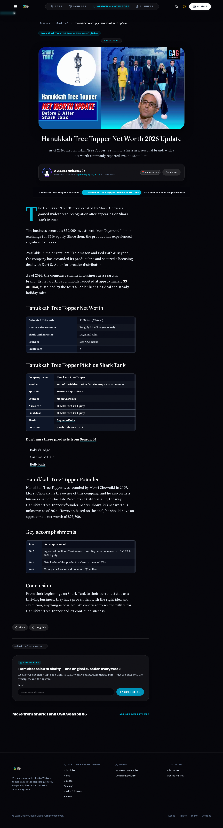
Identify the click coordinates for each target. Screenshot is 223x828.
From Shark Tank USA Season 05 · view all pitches (69, 33)
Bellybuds (37, 464)
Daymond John (66, 420)
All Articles (69, 770)
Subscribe (132, 692)
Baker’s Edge (40, 450)
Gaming (68, 786)
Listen (173, 172)
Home (67, 776)
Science (68, 781)
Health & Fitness (73, 791)
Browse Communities (126, 770)
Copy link (41, 627)
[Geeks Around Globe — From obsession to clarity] (26, 6)
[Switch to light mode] (184, 6)
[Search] (176, 6)
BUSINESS (146, 6)
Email (21, 685)
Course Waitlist (175, 776)
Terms (194, 816)
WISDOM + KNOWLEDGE (113, 6)
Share (22, 627)
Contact (202, 6)
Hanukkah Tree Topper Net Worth (57, 192)
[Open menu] (15, 6)
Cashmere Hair (42, 457)
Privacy (183, 816)
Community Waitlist (125, 776)
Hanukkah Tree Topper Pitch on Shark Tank (111, 192)
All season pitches (134, 714)
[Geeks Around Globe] (17, 768)
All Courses (173, 770)
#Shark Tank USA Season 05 (30, 646)
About (171, 816)
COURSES (79, 6)
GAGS (59, 6)
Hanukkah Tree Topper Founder (165, 192)
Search (68, 796)
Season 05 (88, 439)
